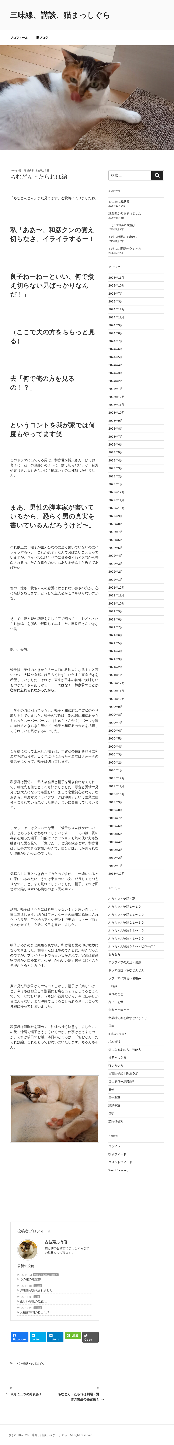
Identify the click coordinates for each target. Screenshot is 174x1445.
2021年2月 (115, 667)
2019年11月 (116, 786)
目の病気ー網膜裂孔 (121, 1081)
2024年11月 (116, 317)
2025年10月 (116, 285)
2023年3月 (115, 468)
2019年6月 (115, 826)
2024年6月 (115, 349)
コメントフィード (120, 1162)
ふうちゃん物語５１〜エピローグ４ (132, 946)
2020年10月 (116, 699)
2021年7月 (115, 627)
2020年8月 (115, 714)
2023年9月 (115, 420)
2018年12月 (116, 873)
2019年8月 (115, 810)
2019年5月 (115, 834)
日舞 (111, 1026)
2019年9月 (115, 802)
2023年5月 (115, 452)
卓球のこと (115, 994)
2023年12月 (116, 397)
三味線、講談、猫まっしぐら (60, 15)
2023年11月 (116, 404)
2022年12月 (116, 492)
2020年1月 (115, 770)
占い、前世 (115, 1002)
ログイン (114, 1146)
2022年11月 (116, 500)
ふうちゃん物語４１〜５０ (126, 938)
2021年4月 (115, 651)
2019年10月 (116, 794)
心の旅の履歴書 (30, 1279)
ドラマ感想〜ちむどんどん (30, 1363)
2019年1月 (115, 865)
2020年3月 (115, 754)
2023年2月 (115, 476)
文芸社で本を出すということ (127, 1018)
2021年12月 (116, 587)
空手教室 (114, 1097)
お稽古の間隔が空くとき (124, 248)
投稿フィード (117, 1154)
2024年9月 (115, 325)
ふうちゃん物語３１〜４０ (126, 930)
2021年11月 (116, 595)
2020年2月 (115, 762)
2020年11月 (116, 691)
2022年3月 (115, 563)
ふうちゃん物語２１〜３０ (126, 922)
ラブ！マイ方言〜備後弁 (124, 978)
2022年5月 (115, 547)
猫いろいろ (115, 1065)
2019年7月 (115, 818)
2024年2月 (115, 381)
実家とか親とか (118, 1010)
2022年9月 (115, 516)
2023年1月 (115, 484)
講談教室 (114, 1105)
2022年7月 (115, 532)
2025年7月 (115, 293)
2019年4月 (115, 842)
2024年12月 (116, 309)
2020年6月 (115, 730)
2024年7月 (115, 341)
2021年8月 (115, 619)
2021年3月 (115, 659)
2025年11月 (116, 277)
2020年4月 (115, 746)
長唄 (37, 1297)
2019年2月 (115, 857)
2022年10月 (116, 508)
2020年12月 (116, 683)
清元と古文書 (117, 1057)
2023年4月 (115, 460)
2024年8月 (115, 333)
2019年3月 (115, 850)
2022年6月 (115, 540)
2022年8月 (115, 524)
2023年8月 (115, 428)
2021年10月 (116, 603)
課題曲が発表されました (36, 1290)
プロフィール (19, 37)
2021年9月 (115, 611)
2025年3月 (115, 301)
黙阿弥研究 (115, 1121)
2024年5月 (115, 357)
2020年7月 (115, 722)
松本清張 (114, 1041)
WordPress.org (118, 1170)
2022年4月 (115, 555)
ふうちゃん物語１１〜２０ (126, 914)
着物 (111, 1089)
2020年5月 (115, 738)
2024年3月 (115, 373)
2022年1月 (115, 579)
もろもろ (114, 954)
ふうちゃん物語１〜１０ (124, 906)
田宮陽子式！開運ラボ (123, 1073)
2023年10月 (116, 412)
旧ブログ (42, 37)
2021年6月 (115, 635)
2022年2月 (115, 571)
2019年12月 (116, 778)
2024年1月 (115, 388)
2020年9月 (115, 706)
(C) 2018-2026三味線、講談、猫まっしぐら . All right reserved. (51, 1435)
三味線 (38, 1286)
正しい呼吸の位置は (33, 1301)
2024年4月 (115, 365)
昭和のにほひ (117, 1034)
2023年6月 (115, 444)
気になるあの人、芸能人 (46, 1275)
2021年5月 (115, 643)
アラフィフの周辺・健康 (124, 962)
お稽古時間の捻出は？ (35, 1312)
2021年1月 (115, 675)
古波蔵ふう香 (42, 170)
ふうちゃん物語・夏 (121, 898)
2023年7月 (115, 436)
